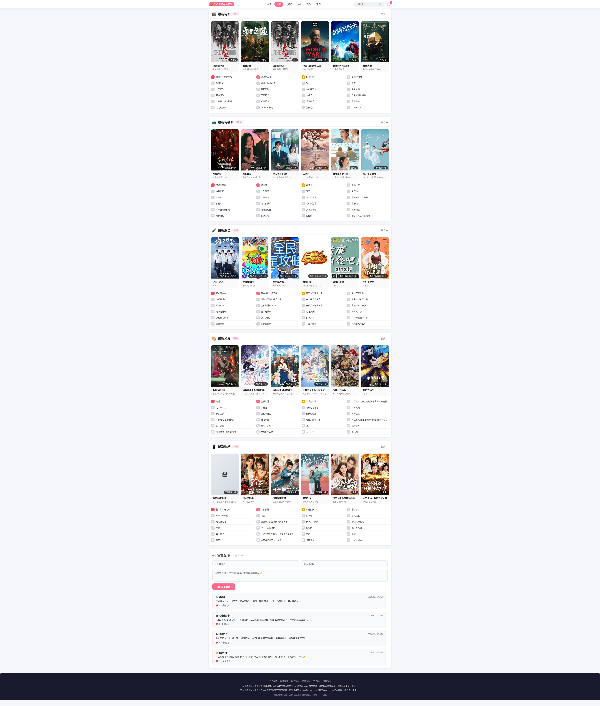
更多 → (384, 13)
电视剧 (289, 4)
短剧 (318, 4)
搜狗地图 (327, 680)
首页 (269, 4)
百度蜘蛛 (284, 680)
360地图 (316, 680)
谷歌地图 (295, 680)
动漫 (309, 4)
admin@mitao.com (308, 690)
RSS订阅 (273, 680)
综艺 (300, 4)
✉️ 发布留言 (223, 586)
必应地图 (306, 680)
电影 (279, 4)
